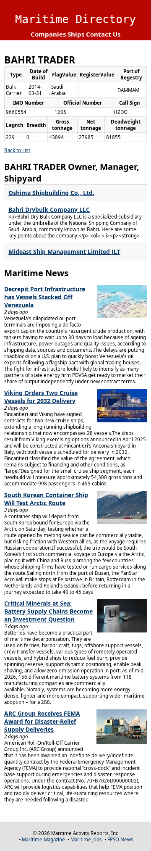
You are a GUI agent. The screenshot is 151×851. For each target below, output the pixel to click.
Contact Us (103, 34)
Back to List (17, 150)
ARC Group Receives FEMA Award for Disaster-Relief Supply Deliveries (42, 721)
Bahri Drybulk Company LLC (49, 209)
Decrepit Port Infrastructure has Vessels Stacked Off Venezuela (44, 297)
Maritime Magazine (43, 839)
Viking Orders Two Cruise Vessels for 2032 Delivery (41, 397)
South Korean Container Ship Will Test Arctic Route (46, 499)
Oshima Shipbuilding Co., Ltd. (51, 193)
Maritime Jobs (86, 839)
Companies (48, 34)
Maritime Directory (75, 19)
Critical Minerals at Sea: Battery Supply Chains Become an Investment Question (48, 611)
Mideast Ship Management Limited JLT (64, 252)
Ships (76, 34)
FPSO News (120, 839)
